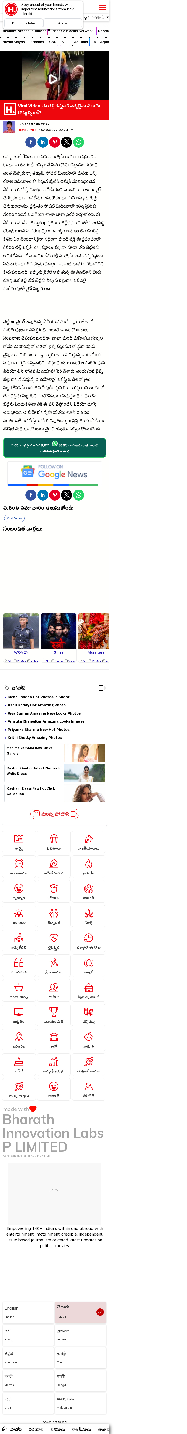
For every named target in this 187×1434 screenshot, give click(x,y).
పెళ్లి (83, 281)
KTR (65, 42)
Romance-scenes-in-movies (24, 31)
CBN (52, 42)
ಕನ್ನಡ (85, 17)
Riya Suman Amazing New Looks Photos (44, 713)
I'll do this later (23, 23)
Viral (34, 130)
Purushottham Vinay (33, 124)
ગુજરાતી (98, 17)
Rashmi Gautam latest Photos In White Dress (34, 771)
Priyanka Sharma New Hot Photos (39, 730)
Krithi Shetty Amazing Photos (35, 738)
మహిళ (9, 364)
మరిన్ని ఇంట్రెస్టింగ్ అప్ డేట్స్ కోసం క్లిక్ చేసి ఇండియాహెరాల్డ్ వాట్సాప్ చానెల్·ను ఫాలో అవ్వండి (55, 449)
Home (22, 130)
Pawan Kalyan (13, 42)
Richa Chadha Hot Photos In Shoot (39, 697)
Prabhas (37, 42)
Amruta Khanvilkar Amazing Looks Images (46, 721)
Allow (62, 23)
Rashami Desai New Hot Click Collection (31, 791)
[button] (30, 142)
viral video (14, 518)
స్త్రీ (65, 380)
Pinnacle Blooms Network (72, 31)
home (4, 1428)
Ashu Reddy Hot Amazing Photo (37, 705)
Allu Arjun (101, 42)
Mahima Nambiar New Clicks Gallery (30, 751)
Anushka (81, 42)
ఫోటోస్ (19, 688)
